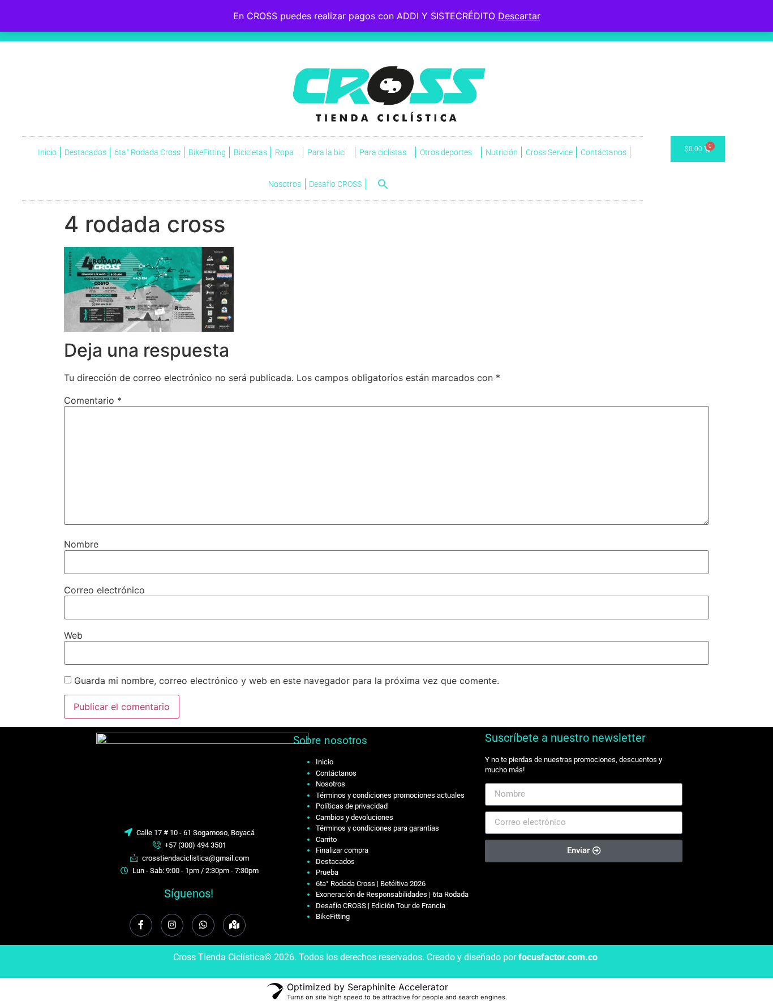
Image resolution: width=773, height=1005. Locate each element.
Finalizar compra (342, 850)
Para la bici (326, 152)
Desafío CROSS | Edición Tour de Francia (380, 905)
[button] (383, 184)
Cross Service (549, 152)
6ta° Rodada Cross (147, 152)
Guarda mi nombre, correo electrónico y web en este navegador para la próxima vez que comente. (286, 680)
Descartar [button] (519, 16)
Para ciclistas (382, 152)
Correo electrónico (104, 590)
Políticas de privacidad (352, 806)
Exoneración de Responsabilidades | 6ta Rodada (392, 894)
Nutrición (502, 152)
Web (73, 635)
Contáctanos (603, 152)
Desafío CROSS (335, 184)
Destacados (85, 152)
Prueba (327, 872)
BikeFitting (207, 152)
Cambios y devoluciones (354, 817)
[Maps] (234, 925)
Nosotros (284, 184)
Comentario (93, 400)
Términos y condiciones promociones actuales (390, 795)
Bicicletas (250, 152)
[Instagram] (172, 925)
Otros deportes (446, 152)
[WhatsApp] (203, 925)
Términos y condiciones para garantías (377, 828)
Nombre (81, 544)
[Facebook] (141, 925)
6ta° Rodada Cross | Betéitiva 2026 (371, 883)
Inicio (47, 152)
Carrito (326, 839)
